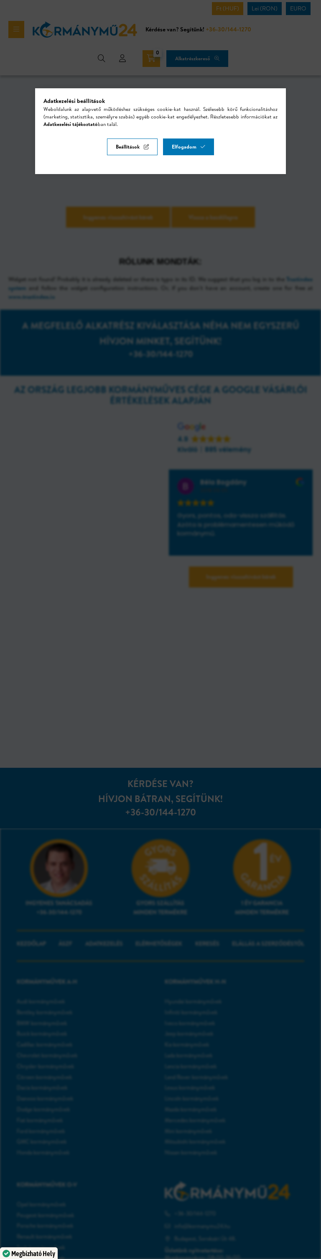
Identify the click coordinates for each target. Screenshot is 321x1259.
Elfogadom (184, 146)
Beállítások (128, 146)
